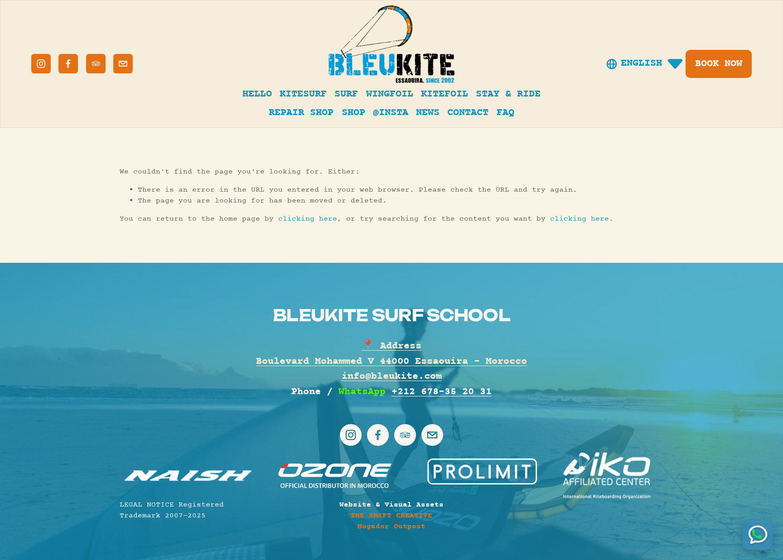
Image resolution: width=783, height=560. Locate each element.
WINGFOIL (389, 94)
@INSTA (390, 113)
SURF (346, 94)
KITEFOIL (444, 94)
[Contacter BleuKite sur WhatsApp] (757, 534)
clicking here (307, 219)
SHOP (353, 113)
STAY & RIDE (508, 94)
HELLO (257, 94)
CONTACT (467, 113)
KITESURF (303, 94)
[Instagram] (41, 63)
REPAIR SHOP (301, 113)
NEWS (428, 113)
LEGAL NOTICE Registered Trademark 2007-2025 (172, 510)
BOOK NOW (718, 64)
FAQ (505, 113)
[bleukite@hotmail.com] (123, 63)
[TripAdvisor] (96, 63)
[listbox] (644, 64)
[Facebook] (68, 63)
